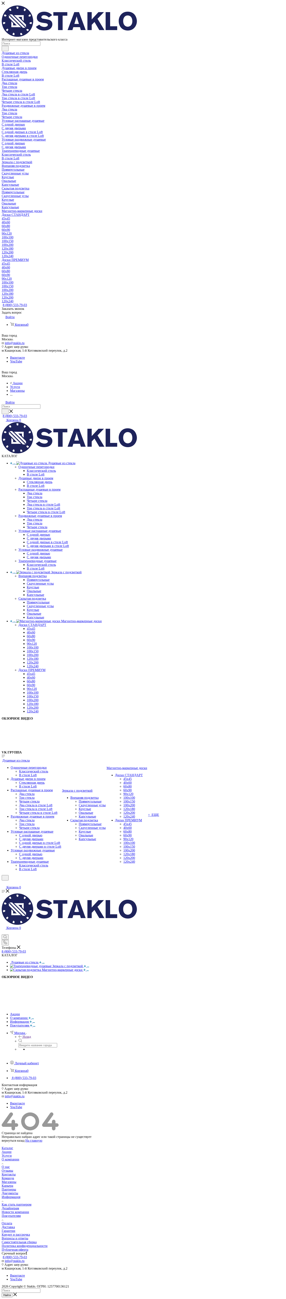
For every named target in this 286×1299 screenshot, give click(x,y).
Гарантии (8, 1231)
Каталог (7, 1148)
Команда (8, 1178)
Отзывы (7, 1170)
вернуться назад (13, 1140)
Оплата (7, 1223)
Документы (10, 1193)
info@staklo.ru (14, 343)
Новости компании (15, 1212)
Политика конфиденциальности (25, 1246)
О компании (10, 1159)
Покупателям (11, 1216)
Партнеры (9, 1189)
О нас (6, 1167)
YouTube (16, 361)
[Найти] (5, 48)
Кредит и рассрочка (16, 1234)
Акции (7, 1152)
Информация (11, 1197)
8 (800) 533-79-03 (15, 305)
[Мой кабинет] (3, 883)
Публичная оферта (15, 1249)
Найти (7, 1295)
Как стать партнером (16, 1204)
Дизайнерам (10, 1208)
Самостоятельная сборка (19, 1242)
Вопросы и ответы (15, 1238)
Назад (27, 1036)
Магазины (9, 1182)
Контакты (9, 1174)
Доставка (8, 1227)
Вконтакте (17, 357)
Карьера (7, 1185)
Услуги (7, 1155)
